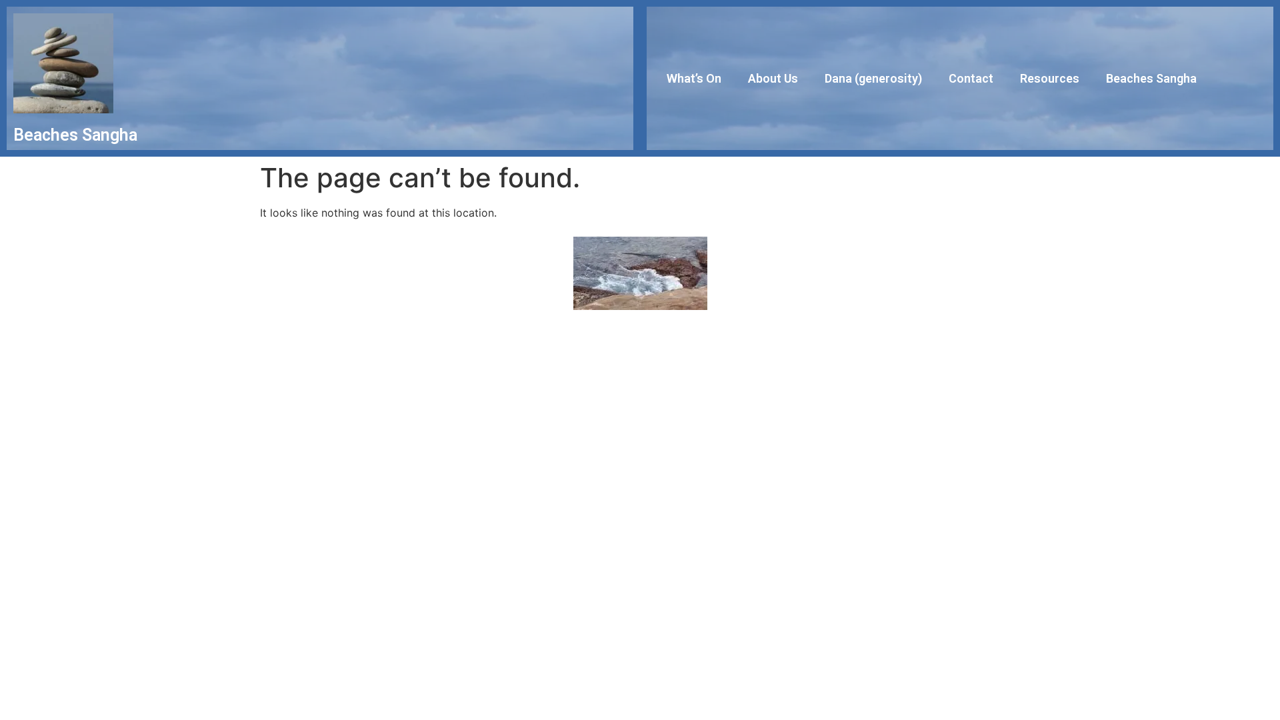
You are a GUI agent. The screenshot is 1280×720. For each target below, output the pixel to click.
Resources (1049, 78)
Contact (971, 78)
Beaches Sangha (1151, 78)
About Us (773, 78)
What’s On (694, 78)
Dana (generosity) (873, 78)
